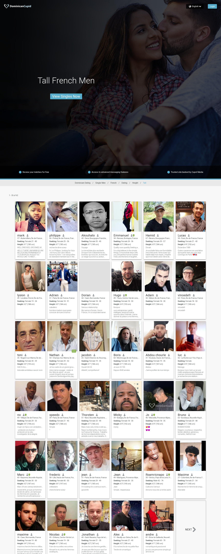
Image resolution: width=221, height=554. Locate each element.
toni (20, 355)
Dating (124, 183)
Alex (117, 534)
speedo (54, 415)
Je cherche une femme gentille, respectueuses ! (94, 547)
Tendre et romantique (122, 550)
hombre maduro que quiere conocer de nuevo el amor (60, 311)
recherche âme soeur (58, 247)
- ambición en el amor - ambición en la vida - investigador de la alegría (27, 432)
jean (84, 475)
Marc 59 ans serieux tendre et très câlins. (30, 487)
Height (135, 183)
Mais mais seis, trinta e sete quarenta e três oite (94, 427)
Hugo (117, 295)
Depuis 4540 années (122, 370)
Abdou (148, 367)
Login (212, 6)
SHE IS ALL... (22, 367)
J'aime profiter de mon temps (157, 370)
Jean (117, 475)
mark (21, 235)
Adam (150, 295)
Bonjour (117, 307)
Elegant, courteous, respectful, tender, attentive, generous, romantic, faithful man (190, 432)
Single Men (100, 183)
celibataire (53, 487)
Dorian (86, 295)
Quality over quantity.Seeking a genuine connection (127, 247)
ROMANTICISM (184, 427)
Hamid (150, 235)
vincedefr (184, 295)
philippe (54, 235)
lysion (21, 295)
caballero (53, 307)
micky (116, 427)
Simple (52, 427)
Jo (147, 415)
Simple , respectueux (122, 490)
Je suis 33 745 (119, 367)
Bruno (182, 415)
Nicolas (54, 534)
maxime (23, 534)
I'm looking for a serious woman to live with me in (94, 487)
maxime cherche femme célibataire (30, 547)
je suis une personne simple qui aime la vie (158, 551)
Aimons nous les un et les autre (158, 490)
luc (180, 355)
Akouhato (88, 235)
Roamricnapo (155, 475)
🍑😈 (148, 427)
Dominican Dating (82, 183)
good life (85, 490)
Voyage (84, 247)
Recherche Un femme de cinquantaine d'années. (191, 487)
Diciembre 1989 (184, 247)
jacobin (86, 355)
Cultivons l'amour (153, 487)
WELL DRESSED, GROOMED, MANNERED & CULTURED (30, 247)
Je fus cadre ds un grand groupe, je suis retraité (62, 367)
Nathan (54, 355)
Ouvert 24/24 (86, 367)
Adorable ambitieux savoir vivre (29, 370)
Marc (20, 475)
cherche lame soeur (57, 490)
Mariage (181, 367)
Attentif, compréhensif (90, 370)
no (19, 415)
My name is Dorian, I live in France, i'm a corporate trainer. (93, 311)
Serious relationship (89, 307)
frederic (54, 475)
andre (150, 534)
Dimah (148, 247)
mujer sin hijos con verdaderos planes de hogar (30, 427)
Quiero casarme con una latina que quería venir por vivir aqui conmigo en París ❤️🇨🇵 (190, 253)
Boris (117, 355)
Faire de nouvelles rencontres (61, 547)
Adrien (54, 295)
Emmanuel (121, 235)
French (113, 183)
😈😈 (148, 430)
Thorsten (87, 415)
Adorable (181, 490)
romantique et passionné (156, 547)
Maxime (183, 475)
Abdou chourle (156, 355)
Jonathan (88, 534)
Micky (118, 415)
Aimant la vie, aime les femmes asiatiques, (61, 551)
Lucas (182, 235)
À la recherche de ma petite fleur (126, 547)
